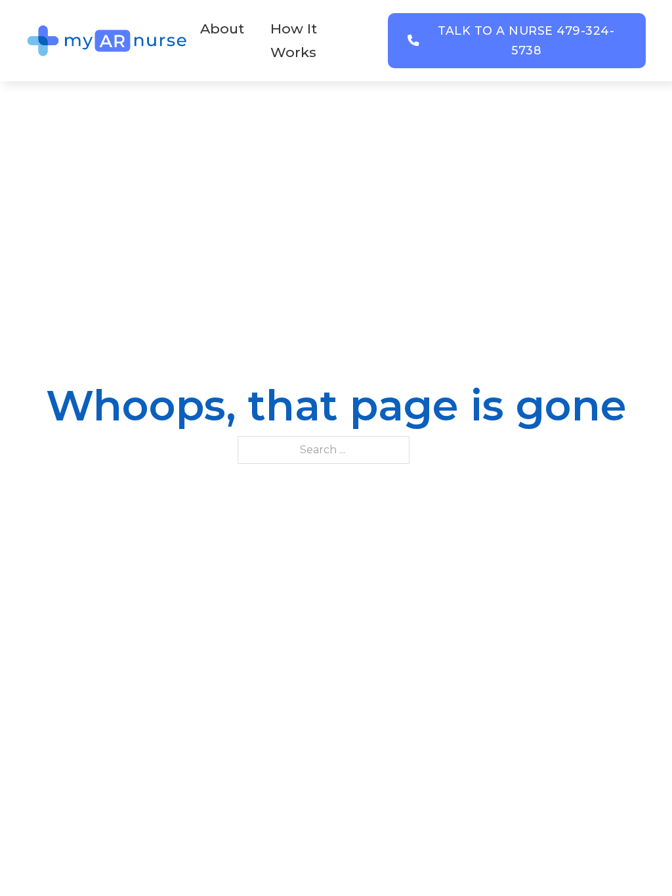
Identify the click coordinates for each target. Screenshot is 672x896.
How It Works (293, 40)
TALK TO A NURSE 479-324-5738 (526, 40)
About (222, 28)
